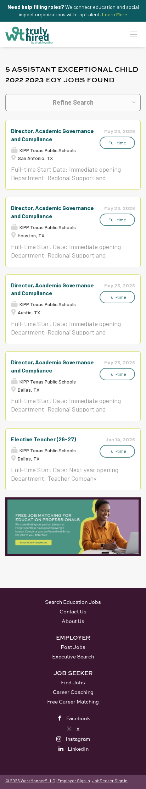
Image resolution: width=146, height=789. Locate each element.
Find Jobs (73, 682)
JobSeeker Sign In (110, 780)
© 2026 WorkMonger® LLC (30, 780)
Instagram (78, 738)
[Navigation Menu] (133, 34)
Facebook (78, 718)
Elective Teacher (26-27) (43, 439)
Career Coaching (73, 692)
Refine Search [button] (73, 102)
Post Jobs (73, 647)
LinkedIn (78, 748)
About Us (73, 621)
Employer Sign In (73, 780)
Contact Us (73, 611)
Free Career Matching (73, 701)
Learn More (114, 14)
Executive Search (73, 656)
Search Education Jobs (73, 601)
